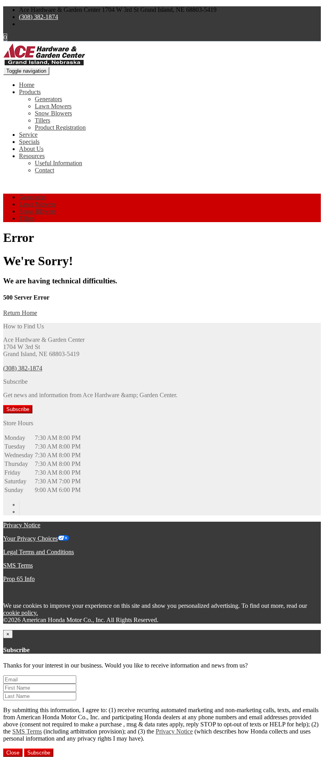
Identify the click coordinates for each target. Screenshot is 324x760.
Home (26, 84)
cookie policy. (20, 612)
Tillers (42, 120)
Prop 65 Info (19, 578)
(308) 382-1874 (38, 16)
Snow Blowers (53, 113)
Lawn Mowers (53, 106)
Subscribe (17, 409)
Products (30, 92)
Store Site (31, 24)
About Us (31, 148)
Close (12, 753)
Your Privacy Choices (30, 538)
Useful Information (58, 163)
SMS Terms (18, 565)
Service (28, 134)
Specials (29, 141)
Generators (48, 99)
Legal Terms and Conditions (38, 552)
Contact (44, 170)
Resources (32, 156)
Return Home (20, 312)
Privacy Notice (21, 525)
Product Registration (60, 127)
